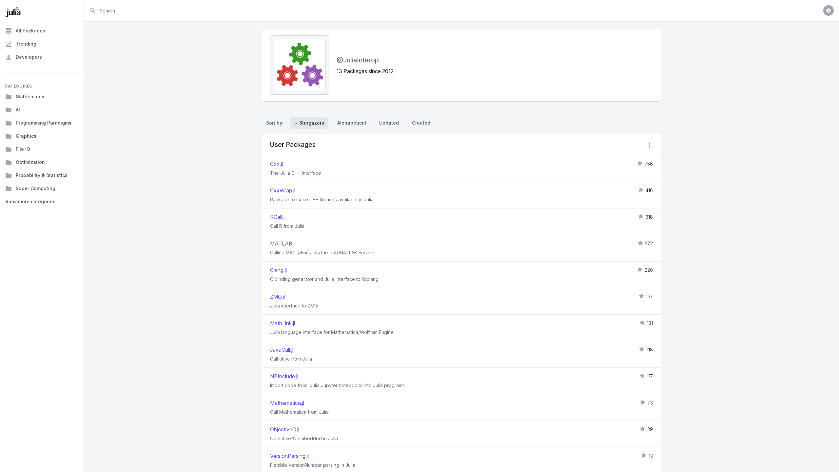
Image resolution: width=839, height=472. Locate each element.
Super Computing (35, 188)
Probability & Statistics (42, 175)
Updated (389, 123)
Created (421, 123)
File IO (23, 149)
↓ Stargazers (309, 123)
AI (18, 109)
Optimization (30, 162)
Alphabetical (351, 123)
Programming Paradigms (43, 123)
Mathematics (31, 96)
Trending (26, 44)
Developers (29, 57)
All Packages (30, 30)
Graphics (26, 136)
